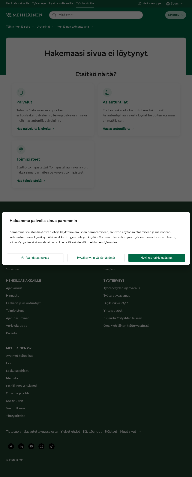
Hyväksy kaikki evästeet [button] (156, 257)
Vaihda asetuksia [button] (37, 257)
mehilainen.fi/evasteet (103, 242)
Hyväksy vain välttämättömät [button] (96, 257)
